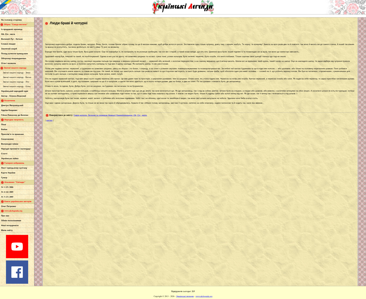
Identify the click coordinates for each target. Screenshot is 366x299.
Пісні (3, 124)
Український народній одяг (14, 90)
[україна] (21, 7)
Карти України (8, 172)
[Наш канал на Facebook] (17, 283)
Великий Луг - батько (12, 38)
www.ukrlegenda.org (204, 296)
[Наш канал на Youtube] (17, 257)
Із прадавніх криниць (12, 29)
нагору (49, 120)
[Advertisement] (97, 34)
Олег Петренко (8, 206)
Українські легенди (185, 296)
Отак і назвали (8, 63)
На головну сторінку (11, 19)
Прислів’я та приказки (12, 134)
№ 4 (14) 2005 (7, 191)
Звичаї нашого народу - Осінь (17, 86)
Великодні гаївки (9, 143)
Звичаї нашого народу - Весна (17, 77)
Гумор (4, 177)
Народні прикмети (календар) (16, 148)
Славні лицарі (8, 43)
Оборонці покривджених (13, 58)
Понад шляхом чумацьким (14, 53)
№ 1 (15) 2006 (7, 187)
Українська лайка (9, 158)
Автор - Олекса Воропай (13, 95)
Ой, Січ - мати (8, 34)
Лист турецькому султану (14, 167)
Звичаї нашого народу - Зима (16, 72)
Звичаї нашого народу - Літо (16, 81)
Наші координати (10, 225)
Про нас (5, 215)
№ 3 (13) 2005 (7, 196)
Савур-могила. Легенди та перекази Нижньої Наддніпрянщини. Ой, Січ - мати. (110, 115)
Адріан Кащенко (9, 110)
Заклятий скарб (9, 48)
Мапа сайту (7, 230)
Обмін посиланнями (11, 220)
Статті (4, 153)
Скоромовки (7, 138)
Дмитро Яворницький (12, 105)
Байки (4, 129)
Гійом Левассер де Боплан (14, 114)
